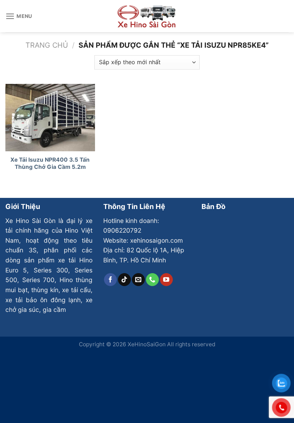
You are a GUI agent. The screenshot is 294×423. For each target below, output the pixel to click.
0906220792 (122, 230)
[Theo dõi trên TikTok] (124, 279)
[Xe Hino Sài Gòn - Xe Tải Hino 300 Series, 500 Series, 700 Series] (147, 16)
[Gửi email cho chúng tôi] (138, 279)
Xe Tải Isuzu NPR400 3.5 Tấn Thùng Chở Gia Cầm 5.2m (50, 163)
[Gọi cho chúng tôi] (152, 279)
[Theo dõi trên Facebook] (110, 279)
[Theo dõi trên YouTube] (166, 279)
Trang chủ (46, 45)
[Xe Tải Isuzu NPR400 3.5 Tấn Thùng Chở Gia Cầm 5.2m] (50, 117)
